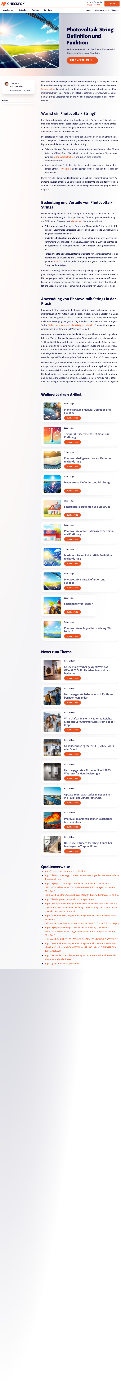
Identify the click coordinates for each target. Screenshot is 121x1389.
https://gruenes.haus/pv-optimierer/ (62, 963)
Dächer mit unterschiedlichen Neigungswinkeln (70, 325)
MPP (56, 261)
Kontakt (112, 4)
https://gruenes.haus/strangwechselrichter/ (65, 871)
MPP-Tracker (66, 168)
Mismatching (77, 221)
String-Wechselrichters (64, 157)
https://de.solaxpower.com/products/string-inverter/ (69, 899)
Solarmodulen (47, 89)
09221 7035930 (93, 5)
